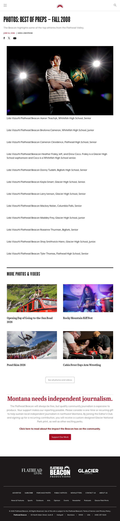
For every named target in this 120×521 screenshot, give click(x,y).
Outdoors (39, 500)
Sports (30, 500)
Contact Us (90, 493)
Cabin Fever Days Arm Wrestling (82, 365)
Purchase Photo (44, 493)
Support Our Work (60, 437)
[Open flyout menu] (5, 5)
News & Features (17, 500)
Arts (48, 500)
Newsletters (76, 493)
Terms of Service (89, 511)
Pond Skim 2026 (16, 365)
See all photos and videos (60, 380)
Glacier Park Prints (102, 500)
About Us (103, 493)
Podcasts (87, 500)
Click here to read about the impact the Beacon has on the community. (60, 429)
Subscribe (29, 493)
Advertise (16, 493)
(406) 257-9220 (100, 515)
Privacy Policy (105, 511)
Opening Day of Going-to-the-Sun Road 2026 (30, 320)
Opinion (57, 500)
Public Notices (60, 493)
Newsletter (76, 500)
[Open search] (115, 5)
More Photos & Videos (23, 273)
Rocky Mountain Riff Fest (78, 318)
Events (66, 500)
